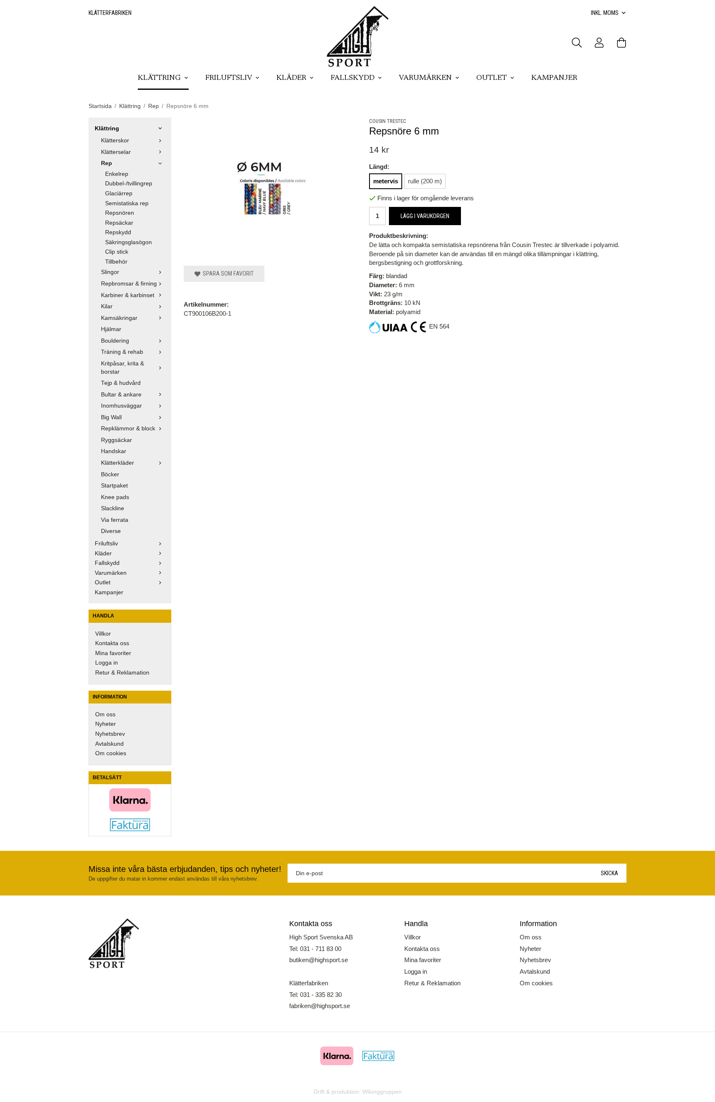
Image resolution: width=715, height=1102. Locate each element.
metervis (385, 181)
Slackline (112, 508)
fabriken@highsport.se (319, 1005)
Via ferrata (114, 520)
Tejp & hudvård (121, 383)
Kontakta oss (112, 643)
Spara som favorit (227, 273)
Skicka (609, 873)
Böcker (110, 474)
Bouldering (115, 341)
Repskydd (118, 232)
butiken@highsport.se (318, 959)
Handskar (113, 451)
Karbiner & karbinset (127, 295)
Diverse (111, 531)
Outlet (491, 78)
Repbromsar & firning (129, 284)
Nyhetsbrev (110, 734)
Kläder (291, 78)
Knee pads (115, 497)
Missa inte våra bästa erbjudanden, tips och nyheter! (185, 869)
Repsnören (119, 213)
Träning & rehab (122, 352)
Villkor (103, 634)
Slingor (110, 272)
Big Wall (111, 417)
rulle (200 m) (425, 181)
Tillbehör (116, 262)
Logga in (106, 663)
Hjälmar (111, 329)
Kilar (107, 306)
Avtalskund (109, 744)
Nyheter (105, 724)
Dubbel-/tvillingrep (128, 183)
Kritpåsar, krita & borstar (122, 367)
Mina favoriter (113, 653)
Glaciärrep (118, 193)
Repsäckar (119, 223)
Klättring (159, 78)
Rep (106, 163)
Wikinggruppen (382, 1092)
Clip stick (116, 252)
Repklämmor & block (128, 428)
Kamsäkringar (119, 318)
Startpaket (114, 486)
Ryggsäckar (116, 440)
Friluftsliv (228, 78)
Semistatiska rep (127, 203)
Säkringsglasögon (128, 242)
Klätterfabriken (110, 13)
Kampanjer (554, 78)
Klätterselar (116, 152)
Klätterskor (115, 140)
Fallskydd (352, 78)
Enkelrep (116, 174)
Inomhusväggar (121, 406)
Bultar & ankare (121, 394)
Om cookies (110, 753)
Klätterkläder (117, 463)
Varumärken (425, 78)
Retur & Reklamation (122, 673)
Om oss (105, 714)
